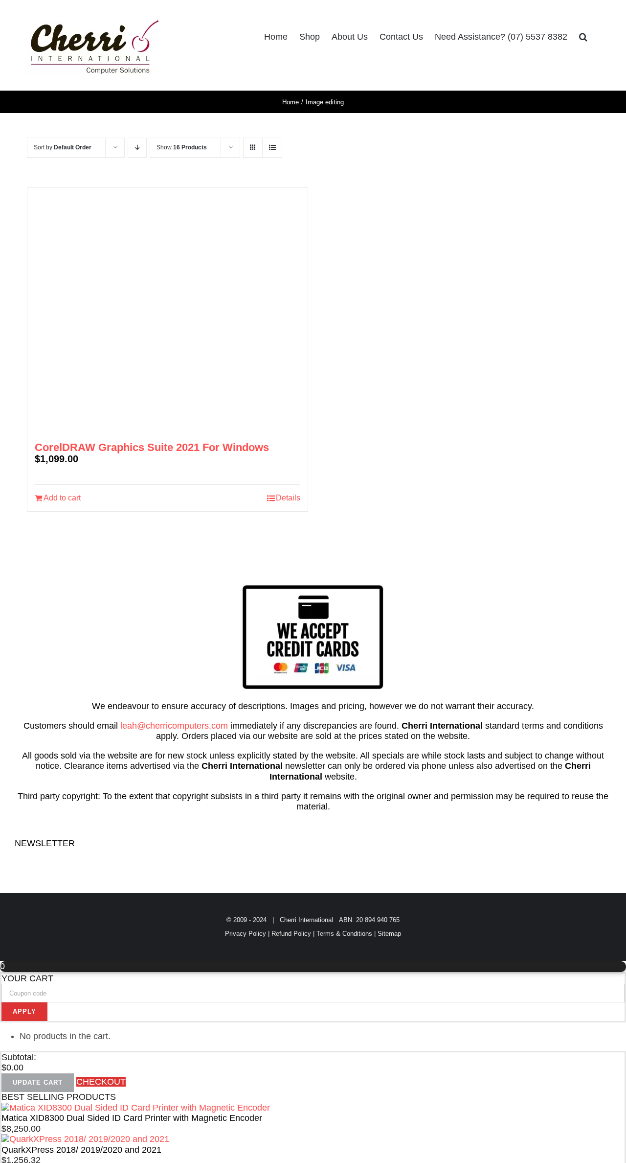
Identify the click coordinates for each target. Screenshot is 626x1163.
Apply (24, 1011)
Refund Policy (291, 933)
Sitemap (389, 933)
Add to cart (62, 498)
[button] (583, 36)
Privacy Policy (245, 933)
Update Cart (38, 1082)
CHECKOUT (101, 1082)
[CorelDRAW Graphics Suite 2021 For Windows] (167, 310)
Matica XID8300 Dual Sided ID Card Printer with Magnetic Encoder (131, 1118)
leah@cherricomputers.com (174, 726)
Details (288, 498)
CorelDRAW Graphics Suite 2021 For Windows (152, 447)
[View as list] (272, 147)
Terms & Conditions (344, 933)
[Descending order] (137, 148)
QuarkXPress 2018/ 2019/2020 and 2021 (81, 1150)
